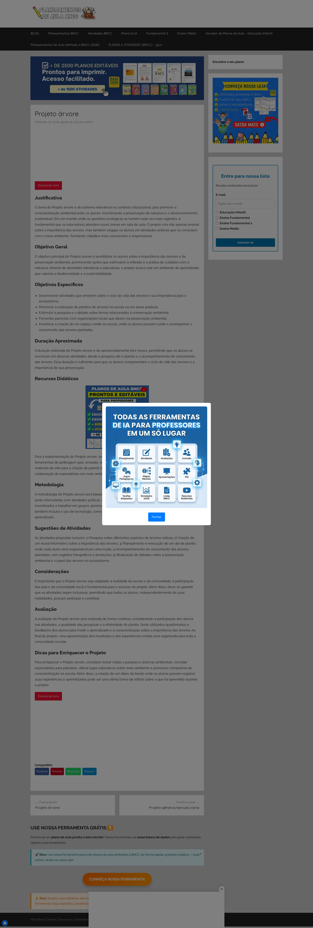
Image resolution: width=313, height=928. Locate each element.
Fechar (156, 517)
